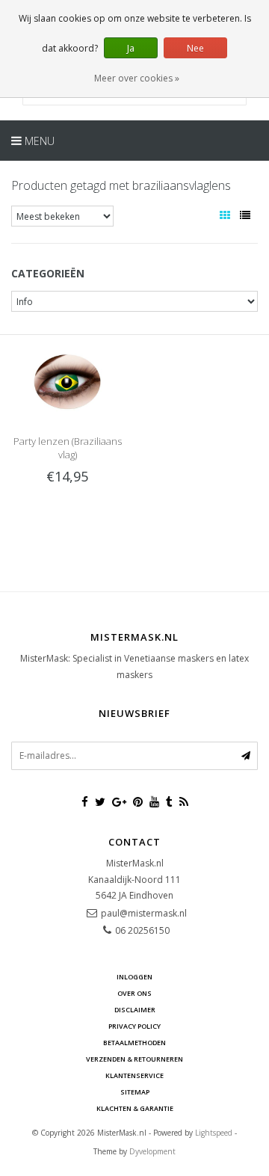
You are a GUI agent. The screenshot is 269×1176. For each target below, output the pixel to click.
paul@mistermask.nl (144, 913)
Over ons (134, 993)
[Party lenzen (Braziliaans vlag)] (67, 381)
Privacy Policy (134, 1026)
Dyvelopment (152, 1151)
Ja (130, 48)
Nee (195, 48)
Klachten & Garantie (134, 1108)
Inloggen (134, 977)
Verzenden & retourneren (134, 1059)
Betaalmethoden (134, 1042)
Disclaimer (134, 1010)
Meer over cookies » (136, 78)
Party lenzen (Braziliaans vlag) (67, 447)
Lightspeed (213, 1132)
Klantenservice (134, 1075)
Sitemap (134, 1092)
